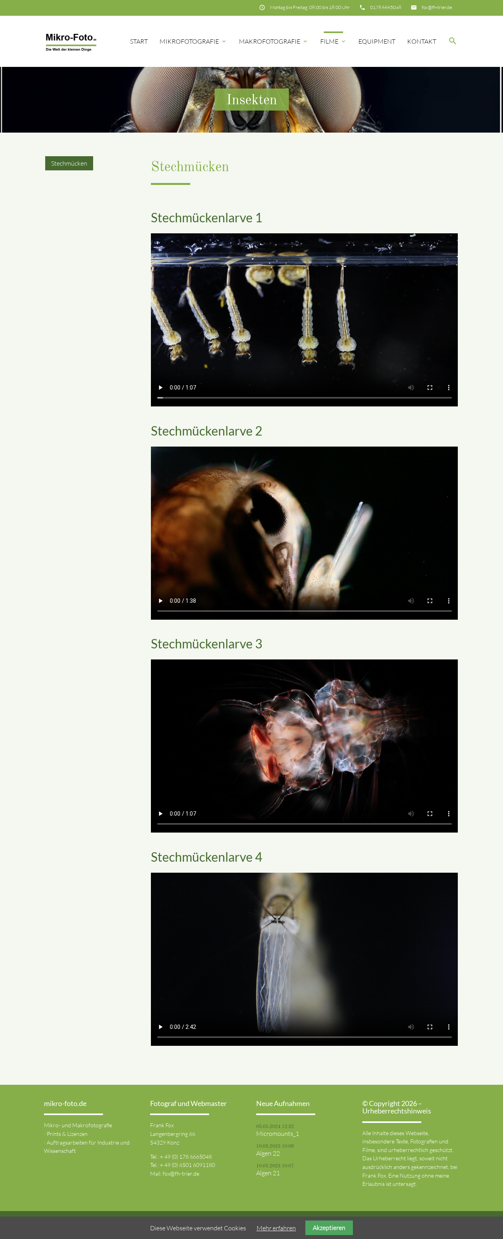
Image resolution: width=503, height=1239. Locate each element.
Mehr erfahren (276, 1228)
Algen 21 (268, 1173)
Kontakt (421, 41)
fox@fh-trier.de (437, 7)
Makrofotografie (273, 41)
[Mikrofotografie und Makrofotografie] (71, 41)
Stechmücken (69, 163)
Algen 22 (268, 1153)
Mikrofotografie (193, 41)
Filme (333, 41)
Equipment (376, 41)
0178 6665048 (385, 7)
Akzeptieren (329, 1228)
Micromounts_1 (277, 1133)
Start (139, 41)
